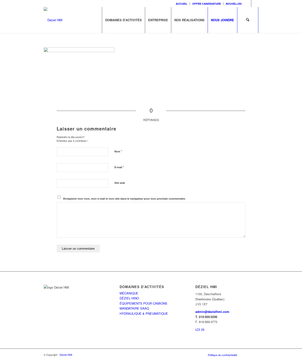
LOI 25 (199, 329)
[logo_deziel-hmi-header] (53, 20)
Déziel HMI (66, 355)
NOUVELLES (234, 3)
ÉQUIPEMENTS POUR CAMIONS (143, 303)
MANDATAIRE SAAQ (134, 308)
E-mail (119, 167)
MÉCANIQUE (129, 293)
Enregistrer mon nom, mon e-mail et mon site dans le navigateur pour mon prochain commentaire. (124, 198)
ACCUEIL (181, 3)
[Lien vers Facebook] (247, 3)
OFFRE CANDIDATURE (206, 3)
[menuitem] (181, 3)
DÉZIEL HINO (129, 298)
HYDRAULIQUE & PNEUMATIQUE (144, 313)
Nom (118, 151)
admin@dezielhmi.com (212, 311)
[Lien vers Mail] (254, 3)
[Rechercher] (247, 20)
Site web (119, 183)
